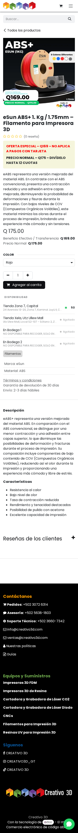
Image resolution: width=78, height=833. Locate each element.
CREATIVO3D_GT (21, 761)
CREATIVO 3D (17, 753)
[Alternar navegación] (71, 6)
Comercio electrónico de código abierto (39, 827)
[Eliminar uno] (8, 275)
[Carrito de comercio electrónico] (61, 6)
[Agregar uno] (28, 275)
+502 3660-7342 (35, 621)
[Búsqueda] (69, 19)
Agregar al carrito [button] (26, 284)
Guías (11, 654)
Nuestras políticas (21, 646)
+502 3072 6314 (27, 604)
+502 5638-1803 (29, 612)
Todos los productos (24, 30)
